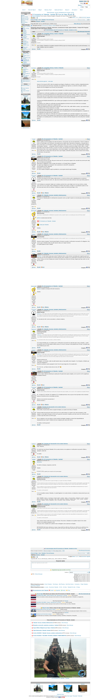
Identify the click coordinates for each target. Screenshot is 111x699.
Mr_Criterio (34, 68)
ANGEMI (33, 459)
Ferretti (33, 139)
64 (84, 17)
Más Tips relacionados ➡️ (84, 593)
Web (81, 9)
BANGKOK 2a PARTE (25, 70)
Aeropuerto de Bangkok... (25, 43)
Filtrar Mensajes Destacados (83, 31)
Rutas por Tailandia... (25, 33)
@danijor (39, 288)
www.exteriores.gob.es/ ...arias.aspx (45, 81)
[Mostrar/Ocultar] (29, 12)
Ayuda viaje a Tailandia (25, 47)
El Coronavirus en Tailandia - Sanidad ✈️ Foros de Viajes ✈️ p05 (52, 14)
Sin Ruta (65, 587)
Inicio (23, 9)
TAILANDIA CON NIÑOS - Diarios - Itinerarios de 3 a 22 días (48, 602)
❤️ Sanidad (51, 590)
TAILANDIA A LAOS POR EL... (26, 58)
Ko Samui (25, 67)
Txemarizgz (34, 175)
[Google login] (88, 1)
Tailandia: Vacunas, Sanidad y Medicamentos (43, 622)
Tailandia (66, 600)
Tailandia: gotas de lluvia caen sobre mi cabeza (46, 609)
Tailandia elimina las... (26, 80)
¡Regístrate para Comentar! (65, 12)
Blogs (40, 9)
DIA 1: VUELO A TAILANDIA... (26, 76)
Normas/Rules (25, 22)
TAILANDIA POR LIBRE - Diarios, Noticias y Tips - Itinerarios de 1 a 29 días (51, 595)
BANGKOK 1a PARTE (25, 72)
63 (83, 17)
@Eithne (39, 217)
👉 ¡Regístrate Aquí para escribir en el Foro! (60, 569)
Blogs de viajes (45, 607)
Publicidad (80, 696)
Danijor (33, 253)
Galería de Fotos (58, 9)
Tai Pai (60, 587)
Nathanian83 (33, 210)
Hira (34, 504)
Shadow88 (34, 33)
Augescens (34, 329)
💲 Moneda (63, 590)
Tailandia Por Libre (71, 587)
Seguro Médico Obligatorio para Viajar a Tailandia (44, 627)
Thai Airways (55, 584)
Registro (81, 1)
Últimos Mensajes (50, 12)
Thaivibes (34, 407)
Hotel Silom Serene (70, 584)
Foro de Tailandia (36, 16)
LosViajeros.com (58, 696)
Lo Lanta (46, 587)
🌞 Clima (68, 590)
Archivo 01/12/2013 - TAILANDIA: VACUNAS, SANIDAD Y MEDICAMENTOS (49, 635)
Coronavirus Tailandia (35, 585)
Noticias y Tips (48, 9)
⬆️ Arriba (34, 49)
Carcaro (33, 156)
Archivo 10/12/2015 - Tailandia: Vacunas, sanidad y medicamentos (47, 633)
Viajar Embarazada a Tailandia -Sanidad (42, 630)
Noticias (23, 20)
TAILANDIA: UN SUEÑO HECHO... (26, 60)
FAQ (73, 12)
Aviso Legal (69, 696)
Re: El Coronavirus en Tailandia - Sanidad (52, 139)
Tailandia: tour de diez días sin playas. (44, 614)
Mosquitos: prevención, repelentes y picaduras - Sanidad (45, 625)
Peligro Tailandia (84, 584)
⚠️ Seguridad (57, 590)
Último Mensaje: (77, 23)
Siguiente (88, 17)
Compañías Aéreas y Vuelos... (26, 35)
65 (85, 17)
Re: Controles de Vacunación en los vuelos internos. (55, 443)
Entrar (85, 1)
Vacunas (38, 21)
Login (57, 12)
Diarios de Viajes (25, 19)
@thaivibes (39, 462)
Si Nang (78, 587)
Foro (82, 7)
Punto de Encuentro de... (26, 41)
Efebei (34, 476)
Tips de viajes (40, 593)
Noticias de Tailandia (25, 37)
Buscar (79, 5)
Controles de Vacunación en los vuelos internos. (54, 407)
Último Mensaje (64, 622)
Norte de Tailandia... (25, 31)
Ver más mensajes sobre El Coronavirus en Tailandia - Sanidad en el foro (61, 29)
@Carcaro (39, 256)
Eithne (33, 195)
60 (79, 17)
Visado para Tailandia (44, 224)
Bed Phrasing (62, 584)
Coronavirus (77, 584)
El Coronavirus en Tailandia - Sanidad (49, 25)
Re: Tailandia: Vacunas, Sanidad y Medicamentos (54, 195)
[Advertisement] (55, 2)
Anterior (73, 17)
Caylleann (34, 443)
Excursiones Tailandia (53, 587)
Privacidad (75, 696)
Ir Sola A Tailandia (48, 584)
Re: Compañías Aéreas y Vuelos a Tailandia (52, 33)
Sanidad (43, 21)
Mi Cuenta (74, 9)
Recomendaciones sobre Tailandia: (41, 590)
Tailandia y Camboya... (25, 62)
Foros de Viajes (31, 9)
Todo (86, 7)
